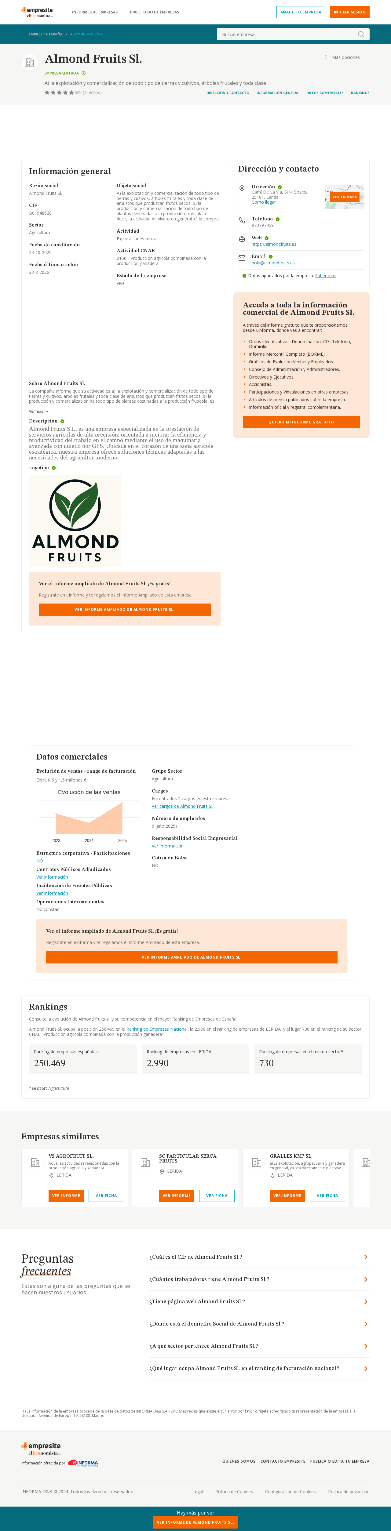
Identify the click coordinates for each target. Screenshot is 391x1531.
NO (39, 861)
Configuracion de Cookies (290, 1491)
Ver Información (52, 877)
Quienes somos (238, 1461)
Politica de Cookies (234, 1491)
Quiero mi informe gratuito (301, 422)
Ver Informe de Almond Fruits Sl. (195, 1522)
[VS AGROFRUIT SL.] (35, 1162)
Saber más (325, 275)
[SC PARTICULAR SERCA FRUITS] (145, 1162)
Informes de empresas (95, 12)
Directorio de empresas (154, 12)
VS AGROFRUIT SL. (71, 1156)
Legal (197, 1491)
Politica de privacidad (349, 1491)
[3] (60, 92)
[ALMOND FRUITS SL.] (366, 1162)
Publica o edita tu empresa (340, 1461)
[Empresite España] (39, 12)
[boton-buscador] (361, 34)
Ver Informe (66, 1195)
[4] (66, 92)
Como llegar (264, 202)
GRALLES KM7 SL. (291, 1156)
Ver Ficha (106, 1195)
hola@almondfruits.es (273, 263)
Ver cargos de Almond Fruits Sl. (182, 806)
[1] (48, 92)
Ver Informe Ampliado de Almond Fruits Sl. (125, 609)
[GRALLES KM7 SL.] (256, 1162)
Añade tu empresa (300, 12)
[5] (72, 92)
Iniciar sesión (350, 12)
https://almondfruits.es (274, 244)
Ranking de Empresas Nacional (157, 1029)
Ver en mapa (345, 197)
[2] (54, 92)
